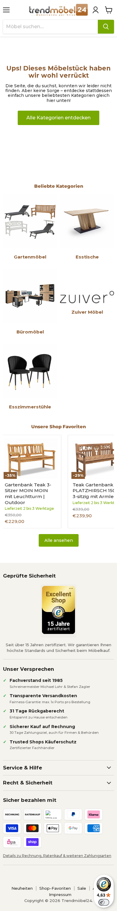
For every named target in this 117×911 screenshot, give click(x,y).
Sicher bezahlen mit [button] (29, 800)
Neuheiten (22, 888)
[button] (95, 9)
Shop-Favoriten (55, 888)
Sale (81, 888)
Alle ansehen (58, 540)
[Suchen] (106, 27)
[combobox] (50, 27)
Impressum (60, 894)
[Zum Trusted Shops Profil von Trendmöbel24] (58, 610)
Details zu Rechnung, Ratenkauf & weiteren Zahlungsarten (57, 855)
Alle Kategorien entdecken (58, 118)
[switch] (103, 902)
